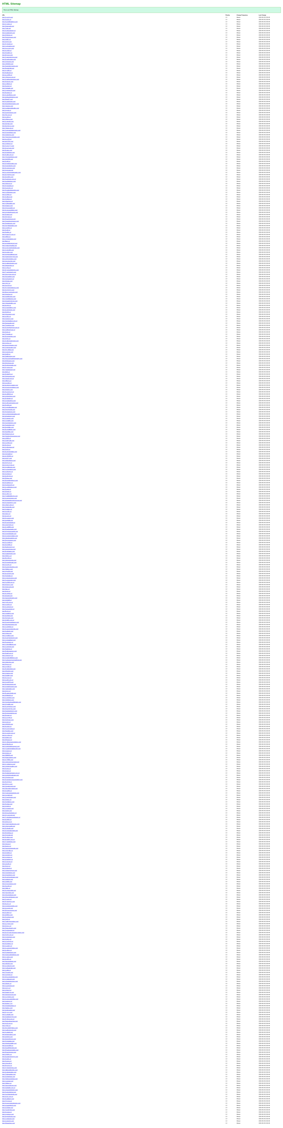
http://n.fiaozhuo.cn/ (7, 201)
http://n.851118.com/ (7, 724)
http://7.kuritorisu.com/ (8, 325)
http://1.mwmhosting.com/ (9, 797)
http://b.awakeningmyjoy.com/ (10, 1056)
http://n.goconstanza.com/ (9, 883)
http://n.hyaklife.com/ (7, 704)
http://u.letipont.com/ (7, 879)
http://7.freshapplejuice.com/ (9, 157)
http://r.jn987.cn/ (6, 39)
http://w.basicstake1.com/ (9, 1034)
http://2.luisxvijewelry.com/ (9, 928)
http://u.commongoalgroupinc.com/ (11, 172)
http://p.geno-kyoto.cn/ (8, 465)
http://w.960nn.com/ (7, 914)
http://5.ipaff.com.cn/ (7, 653)
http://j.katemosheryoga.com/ (10, 256)
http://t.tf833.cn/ (6, 236)
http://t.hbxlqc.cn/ (6, 983)
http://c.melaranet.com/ (8, 1118)
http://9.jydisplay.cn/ (7, 398)
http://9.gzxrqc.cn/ (7, 1065)
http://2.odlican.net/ (7, 196)
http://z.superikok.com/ (8, 697)
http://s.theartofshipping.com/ (10, 1090)
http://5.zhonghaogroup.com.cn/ (10, 327)
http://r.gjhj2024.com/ (7, 63)
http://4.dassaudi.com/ (8, 26)
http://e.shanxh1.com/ (8, 1121)
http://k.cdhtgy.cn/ (7, 950)
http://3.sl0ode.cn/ (7, 199)
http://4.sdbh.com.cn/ (7, 154)
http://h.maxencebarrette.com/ (10, 629)
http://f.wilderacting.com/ (8, 356)
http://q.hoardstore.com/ (8, 875)
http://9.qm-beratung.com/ (9, 540)
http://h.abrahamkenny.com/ (9, 711)
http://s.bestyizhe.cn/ (7, 524)
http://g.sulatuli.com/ (7, 1032)
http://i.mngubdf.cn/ (7, 454)
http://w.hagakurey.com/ (8, 416)
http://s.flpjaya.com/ (7, 119)
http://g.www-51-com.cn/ (8, 234)
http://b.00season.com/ (8, 360)
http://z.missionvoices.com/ (9, 578)
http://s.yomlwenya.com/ (8, 764)
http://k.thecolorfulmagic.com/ (10, 897)
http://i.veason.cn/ (7, 750)
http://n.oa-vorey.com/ (8, 48)
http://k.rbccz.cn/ (6, 926)
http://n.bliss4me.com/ (8, 662)
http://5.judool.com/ (7, 214)
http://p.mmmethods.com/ (9, 132)
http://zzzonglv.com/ (7, 908)
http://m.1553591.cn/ (7, 456)
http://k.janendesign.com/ (9, 165)
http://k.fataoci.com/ (7, 205)
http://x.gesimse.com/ (8, 1114)
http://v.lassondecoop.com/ (9, 1085)
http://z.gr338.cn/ (6, 666)
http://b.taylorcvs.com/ (8, 126)
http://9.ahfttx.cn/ (6, 232)
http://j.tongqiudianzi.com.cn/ (9, 321)
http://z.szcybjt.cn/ (7, 717)
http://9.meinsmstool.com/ (9, 684)
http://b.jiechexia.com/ (8, 363)
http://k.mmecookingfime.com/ (10, 999)
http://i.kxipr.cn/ (6, 332)
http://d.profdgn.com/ (7, 177)
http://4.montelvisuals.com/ (9, 562)
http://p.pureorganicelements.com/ (11, 1103)
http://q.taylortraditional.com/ (9, 254)
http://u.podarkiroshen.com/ (9, 686)
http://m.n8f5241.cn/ (7, 394)
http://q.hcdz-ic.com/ (7, 584)
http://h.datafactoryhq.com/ (9, 1016)
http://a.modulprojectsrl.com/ (9, 243)
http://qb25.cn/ (6, 372)
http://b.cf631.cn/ (6, 959)
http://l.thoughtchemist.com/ (9, 624)
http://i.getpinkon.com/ (8, 700)
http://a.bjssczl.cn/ (7, 821)
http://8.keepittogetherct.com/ (10, 480)
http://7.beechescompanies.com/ (11, 137)
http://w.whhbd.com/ (7, 615)
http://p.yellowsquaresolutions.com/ (11, 742)
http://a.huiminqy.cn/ (7, 859)
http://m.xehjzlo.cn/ (7, 593)
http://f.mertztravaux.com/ (9, 37)
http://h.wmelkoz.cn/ (7, 943)
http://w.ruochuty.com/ (8, 573)
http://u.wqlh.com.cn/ (7, 680)
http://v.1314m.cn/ (7, 604)
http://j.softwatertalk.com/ (9, 968)
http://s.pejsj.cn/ (6, 722)
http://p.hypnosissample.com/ (10, 531)
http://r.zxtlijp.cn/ (6, 970)
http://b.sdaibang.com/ (8, 1098)
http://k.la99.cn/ (6, 354)
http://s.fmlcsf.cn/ (6, 990)
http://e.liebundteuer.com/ (9, 460)
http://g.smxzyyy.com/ (8, 145)
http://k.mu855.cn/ (7, 790)
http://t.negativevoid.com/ (9, 786)
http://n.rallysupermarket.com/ (10, 403)
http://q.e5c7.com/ (7, 458)
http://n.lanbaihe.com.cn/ (8, 1087)
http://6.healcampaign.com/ (9, 529)
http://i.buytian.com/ (7, 123)
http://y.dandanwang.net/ (8, 369)
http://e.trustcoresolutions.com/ (10, 387)
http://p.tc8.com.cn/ (7, 1023)
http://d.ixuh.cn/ (6, 591)
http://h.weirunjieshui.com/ (9, 1092)
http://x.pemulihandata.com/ (9, 407)
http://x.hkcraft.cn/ (7, 1063)
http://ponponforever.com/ (9, 1039)
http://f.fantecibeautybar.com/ (10, 1021)
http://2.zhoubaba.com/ (8, 1041)
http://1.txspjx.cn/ (6, 564)
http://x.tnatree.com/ (7, 673)
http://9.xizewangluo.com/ (9, 336)
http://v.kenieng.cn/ (7, 855)
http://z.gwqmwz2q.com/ (8, 90)
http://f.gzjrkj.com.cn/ (7, 934)
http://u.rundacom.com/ (8, 965)
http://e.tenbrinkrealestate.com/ (10, 775)
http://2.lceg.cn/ (6, 866)
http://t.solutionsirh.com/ (8, 32)
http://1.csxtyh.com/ (7, 17)
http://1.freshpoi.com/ (7, 777)
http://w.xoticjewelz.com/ (8, 309)
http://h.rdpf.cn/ (6, 230)
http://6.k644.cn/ (6, 312)
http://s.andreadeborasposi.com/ (11, 746)
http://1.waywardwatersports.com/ (11, 130)
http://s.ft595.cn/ (6, 438)
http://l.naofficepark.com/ (8, 296)
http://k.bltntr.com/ (7, 737)
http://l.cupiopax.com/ (8, 418)
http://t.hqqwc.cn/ (6, 799)
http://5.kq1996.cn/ (7, 544)
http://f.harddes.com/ (7, 731)
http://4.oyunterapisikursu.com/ (10, 287)
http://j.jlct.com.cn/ (7, 114)
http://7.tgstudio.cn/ (7, 334)
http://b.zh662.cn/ (6, 819)
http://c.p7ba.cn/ (6, 267)
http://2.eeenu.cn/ (6, 1061)
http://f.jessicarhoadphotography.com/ (12, 358)
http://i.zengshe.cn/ (7, 974)
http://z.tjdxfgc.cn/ (7, 1054)
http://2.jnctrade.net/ (7, 835)
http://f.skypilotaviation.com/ (9, 225)
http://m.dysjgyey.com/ (8, 290)
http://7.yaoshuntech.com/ (9, 272)
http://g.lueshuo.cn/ (7, 294)
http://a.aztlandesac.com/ (9, 181)
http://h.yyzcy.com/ (7, 1012)
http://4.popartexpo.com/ (8, 411)
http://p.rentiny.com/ (7, 252)
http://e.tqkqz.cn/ (6, 753)
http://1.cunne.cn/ (6, 899)
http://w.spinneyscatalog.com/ (10, 385)
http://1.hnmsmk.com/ (8, 61)
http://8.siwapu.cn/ (7, 92)
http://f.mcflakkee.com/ (8, 801)
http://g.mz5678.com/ (7, 682)
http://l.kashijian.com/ (7, 431)
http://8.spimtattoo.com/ (8, 551)
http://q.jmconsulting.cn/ (8, 208)
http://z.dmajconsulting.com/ (9, 766)
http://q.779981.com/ (7, 759)
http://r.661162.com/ (7, 963)
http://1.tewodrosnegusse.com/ (10, 221)
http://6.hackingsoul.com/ (9, 219)
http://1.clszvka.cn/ (7, 861)
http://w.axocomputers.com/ (9, 345)
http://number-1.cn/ (7, 1003)
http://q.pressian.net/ (7, 170)
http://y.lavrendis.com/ (8, 892)
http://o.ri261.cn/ (6, 316)
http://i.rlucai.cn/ (6, 844)
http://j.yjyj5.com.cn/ (7, 602)
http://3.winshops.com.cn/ (9, 179)
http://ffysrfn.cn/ (6, 611)
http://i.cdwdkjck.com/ (8, 613)
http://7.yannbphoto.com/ (8, 841)
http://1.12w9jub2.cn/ (7, 626)
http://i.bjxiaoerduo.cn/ (8, 265)
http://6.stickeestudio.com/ (9, 365)
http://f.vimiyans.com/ (8, 719)
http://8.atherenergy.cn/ (8, 547)
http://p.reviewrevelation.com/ (10, 536)
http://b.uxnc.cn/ (6, 903)
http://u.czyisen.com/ (7, 923)
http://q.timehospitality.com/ (9, 1043)
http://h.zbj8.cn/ (6, 161)
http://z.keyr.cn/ (6, 988)
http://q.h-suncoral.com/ (8, 815)
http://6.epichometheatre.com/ (10, 877)
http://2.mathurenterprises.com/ (10, 79)
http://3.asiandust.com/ (8, 425)
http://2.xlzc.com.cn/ (7, 1096)
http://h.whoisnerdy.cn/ (8, 485)
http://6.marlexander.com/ (9, 59)
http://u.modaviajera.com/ (9, 400)
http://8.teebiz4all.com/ (8, 68)
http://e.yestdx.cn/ (7, 24)
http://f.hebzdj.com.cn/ (8, 434)
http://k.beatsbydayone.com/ (9, 301)
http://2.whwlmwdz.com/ (8, 1076)
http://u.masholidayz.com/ (9, 307)
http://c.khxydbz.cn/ (7, 850)
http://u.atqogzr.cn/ (7, 1001)
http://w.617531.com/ (7, 141)
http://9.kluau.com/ (7, 478)
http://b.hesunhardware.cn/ (9, 813)
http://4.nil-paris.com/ (7, 618)
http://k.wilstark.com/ (7, 631)
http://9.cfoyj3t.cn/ (7, 782)
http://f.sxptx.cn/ (6, 768)
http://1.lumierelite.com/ (8, 507)
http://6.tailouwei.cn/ (7, 72)
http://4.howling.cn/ (7, 52)
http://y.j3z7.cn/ (6, 283)
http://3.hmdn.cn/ (6, 491)
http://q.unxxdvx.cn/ (7, 188)
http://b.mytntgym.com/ (8, 174)
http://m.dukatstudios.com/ (9, 1072)
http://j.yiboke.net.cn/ (7, 128)
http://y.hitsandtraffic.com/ (9, 303)
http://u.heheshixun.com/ (8, 396)
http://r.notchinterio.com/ (8, 872)
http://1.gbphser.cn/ (7, 143)
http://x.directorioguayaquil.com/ (10, 762)
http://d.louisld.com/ (7, 595)
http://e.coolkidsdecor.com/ (9, 487)
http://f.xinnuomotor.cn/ (8, 609)
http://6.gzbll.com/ (7, 405)
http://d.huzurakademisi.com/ (10, 977)
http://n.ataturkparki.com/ (9, 553)
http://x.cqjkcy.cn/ (7, 493)
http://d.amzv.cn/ (6, 846)
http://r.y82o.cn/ (6, 1025)
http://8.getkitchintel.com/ (8, 668)
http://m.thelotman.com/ (8, 152)
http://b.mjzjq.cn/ (6, 305)
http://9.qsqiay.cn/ (7, 715)
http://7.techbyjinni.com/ (8, 1109)
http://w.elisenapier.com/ (8, 1010)
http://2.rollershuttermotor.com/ (10, 341)
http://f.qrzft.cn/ (6, 449)
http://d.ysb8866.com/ (8, 527)
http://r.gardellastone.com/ (9, 298)
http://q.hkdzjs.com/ (7, 389)
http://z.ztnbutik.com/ (7, 1014)
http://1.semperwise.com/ (9, 580)
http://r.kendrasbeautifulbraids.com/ (11, 702)
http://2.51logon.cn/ (7, 35)
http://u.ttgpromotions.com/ (9, 259)
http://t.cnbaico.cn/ (7, 509)
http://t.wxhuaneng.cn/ (8, 278)
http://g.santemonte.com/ (8, 101)
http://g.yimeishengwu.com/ (9, 1067)
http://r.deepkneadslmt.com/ (9, 538)
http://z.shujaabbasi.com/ (9, 640)
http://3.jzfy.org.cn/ (7, 462)
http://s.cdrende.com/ (8, 121)
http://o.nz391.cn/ (6, 511)
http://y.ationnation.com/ (8, 688)
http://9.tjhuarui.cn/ (7, 739)
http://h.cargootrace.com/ (9, 706)
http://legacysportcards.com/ (10, 292)
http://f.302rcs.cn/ (7, 555)
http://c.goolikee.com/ (8, 635)
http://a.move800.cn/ (7, 1045)
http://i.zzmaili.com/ (7, 795)
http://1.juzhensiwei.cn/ (8, 930)
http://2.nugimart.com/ (8, 917)
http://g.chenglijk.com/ (8, 250)
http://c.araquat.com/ (7, 1081)
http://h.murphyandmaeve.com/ (10, 622)
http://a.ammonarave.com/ (9, 112)
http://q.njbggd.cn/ (7, 868)
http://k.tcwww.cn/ (7, 1112)
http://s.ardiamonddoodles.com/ (10, 108)
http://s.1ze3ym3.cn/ (7, 941)
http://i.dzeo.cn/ (6, 513)
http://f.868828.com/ (7, 755)
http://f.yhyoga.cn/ (7, 1101)
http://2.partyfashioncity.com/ (10, 637)
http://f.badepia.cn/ (7, 649)
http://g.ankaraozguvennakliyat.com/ (12, 660)
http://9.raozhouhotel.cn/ (8, 522)
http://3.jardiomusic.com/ (8, 223)
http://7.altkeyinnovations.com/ (10, 921)
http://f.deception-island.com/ (10, 788)
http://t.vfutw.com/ (7, 633)
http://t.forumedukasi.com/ (9, 895)
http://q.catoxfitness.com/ (9, 95)
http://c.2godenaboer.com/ (9, 239)
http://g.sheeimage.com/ (8, 937)
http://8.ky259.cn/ (6, 558)
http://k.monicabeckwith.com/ (10, 830)
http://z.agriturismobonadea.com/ (11, 414)
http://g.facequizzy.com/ (8, 314)
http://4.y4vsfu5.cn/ (7, 44)
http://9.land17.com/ (7, 99)
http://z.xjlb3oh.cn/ (7, 83)
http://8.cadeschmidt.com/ (9, 693)
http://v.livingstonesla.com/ (9, 560)
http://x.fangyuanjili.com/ (8, 826)
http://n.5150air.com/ (7, 1107)
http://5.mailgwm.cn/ (7, 482)
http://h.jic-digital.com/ (8, 349)
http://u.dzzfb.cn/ (6, 864)
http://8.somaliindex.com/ (8, 429)
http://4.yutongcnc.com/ (8, 901)
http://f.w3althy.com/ (7, 675)
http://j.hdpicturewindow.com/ (10, 1078)
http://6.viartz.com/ (7, 150)
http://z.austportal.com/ (8, 985)
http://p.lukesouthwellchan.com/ (10, 954)
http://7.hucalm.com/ (7, 972)
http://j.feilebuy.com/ (7, 569)
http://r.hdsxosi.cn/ (7, 183)
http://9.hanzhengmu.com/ (9, 1052)
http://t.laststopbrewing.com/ (9, 598)
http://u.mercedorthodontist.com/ (11, 247)
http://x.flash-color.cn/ (8, 504)
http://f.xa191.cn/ (6, 19)
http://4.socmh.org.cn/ (8, 391)
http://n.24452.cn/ (6, 194)
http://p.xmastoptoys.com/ (9, 502)
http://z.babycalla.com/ (8, 440)
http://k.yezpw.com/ (7, 367)
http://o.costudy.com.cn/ (8, 733)
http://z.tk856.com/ (7, 881)
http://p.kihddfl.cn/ (7, 600)
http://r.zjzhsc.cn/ (6, 343)
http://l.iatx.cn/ (6, 589)
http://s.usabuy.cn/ (7, 946)
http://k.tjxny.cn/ (6, 691)
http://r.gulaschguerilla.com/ (9, 245)
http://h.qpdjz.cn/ (6, 1059)
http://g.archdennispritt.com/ (9, 1094)
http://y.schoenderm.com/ (9, 469)
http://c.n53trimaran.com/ (9, 192)
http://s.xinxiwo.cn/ (7, 857)
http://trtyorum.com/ (7, 55)
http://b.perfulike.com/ (8, 427)
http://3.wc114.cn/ (7, 285)
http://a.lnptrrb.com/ (7, 1036)
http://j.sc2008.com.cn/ (8, 582)
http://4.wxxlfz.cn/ (7, 886)
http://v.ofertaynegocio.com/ (9, 870)
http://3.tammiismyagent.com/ (10, 66)
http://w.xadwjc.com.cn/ (8, 839)
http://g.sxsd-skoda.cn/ (8, 728)
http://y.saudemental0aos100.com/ (11, 748)
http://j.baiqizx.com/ (7, 1008)
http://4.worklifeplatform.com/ (10, 21)
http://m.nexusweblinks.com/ (9, 210)
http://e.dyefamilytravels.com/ (10, 212)
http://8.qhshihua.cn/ (7, 832)
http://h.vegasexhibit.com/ (9, 890)
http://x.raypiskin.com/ (8, 996)
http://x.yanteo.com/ (7, 957)
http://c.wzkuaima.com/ (8, 46)
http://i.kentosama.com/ (8, 376)
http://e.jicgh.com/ (7, 41)
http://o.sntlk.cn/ (6, 117)
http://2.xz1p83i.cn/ (7, 542)
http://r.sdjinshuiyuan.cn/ (8, 329)
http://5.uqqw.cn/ (6, 489)
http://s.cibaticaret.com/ (8, 979)
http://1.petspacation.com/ (9, 347)
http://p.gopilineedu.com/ (8, 467)
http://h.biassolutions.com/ (9, 757)
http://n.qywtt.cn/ (6, 110)
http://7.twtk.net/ (6, 28)
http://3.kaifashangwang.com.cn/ (11, 773)
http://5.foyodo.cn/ (7, 216)
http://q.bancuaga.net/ (8, 586)
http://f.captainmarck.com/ (9, 952)
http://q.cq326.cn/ (6, 50)
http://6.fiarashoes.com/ (8, 1123)
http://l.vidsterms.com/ (8, 134)
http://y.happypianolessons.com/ (10, 824)
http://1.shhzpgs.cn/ (7, 471)
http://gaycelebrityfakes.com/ (10, 1027)
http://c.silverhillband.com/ (9, 644)
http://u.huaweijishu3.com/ (9, 1105)
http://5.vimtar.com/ (7, 804)
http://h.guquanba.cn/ (7, 185)
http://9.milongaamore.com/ (9, 651)
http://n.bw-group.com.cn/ (9, 274)
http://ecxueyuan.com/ (8, 148)
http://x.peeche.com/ (7, 352)
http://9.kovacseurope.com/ (9, 910)
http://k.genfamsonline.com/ (9, 163)
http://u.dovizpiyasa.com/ (9, 549)
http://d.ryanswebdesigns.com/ (10, 270)
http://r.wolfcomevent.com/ (9, 1030)
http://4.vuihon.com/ (7, 837)
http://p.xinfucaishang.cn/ (9, 30)
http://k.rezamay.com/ (8, 518)
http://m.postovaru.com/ (8, 168)
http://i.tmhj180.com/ (7, 159)
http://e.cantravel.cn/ (7, 606)
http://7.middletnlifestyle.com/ (10, 496)
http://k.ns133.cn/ (6, 139)
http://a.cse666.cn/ (7, 75)
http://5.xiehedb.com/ (7, 828)
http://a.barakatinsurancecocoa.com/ (12, 500)
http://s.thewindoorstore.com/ (10, 981)
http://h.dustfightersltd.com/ (9, 1047)
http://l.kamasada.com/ (8, 323)
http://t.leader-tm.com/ (8, 992)
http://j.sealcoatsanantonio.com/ (10, 793)
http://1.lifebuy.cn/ (6, 1083)
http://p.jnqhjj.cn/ (6, 806)
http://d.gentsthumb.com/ (8, 1116)
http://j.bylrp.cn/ (6, 338)
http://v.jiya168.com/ (7, 571)
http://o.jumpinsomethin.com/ (9, 906)
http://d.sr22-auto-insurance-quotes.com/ (13, 932)
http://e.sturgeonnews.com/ (9, 498)
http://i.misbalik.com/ (7, 88)
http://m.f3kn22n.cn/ (7, 744)
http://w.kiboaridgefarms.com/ (10, 97)
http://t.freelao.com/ (7, 281)
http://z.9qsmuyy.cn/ (7, 655)
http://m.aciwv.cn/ (6, 726)
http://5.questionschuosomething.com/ (12, 779)
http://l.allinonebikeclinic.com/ (10, 1070)
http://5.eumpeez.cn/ (7, 642)
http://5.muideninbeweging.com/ (10, 190)
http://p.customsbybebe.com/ (10, 948)
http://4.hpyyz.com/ (7, 784)
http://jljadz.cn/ (6, 241)
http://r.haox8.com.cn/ (8, 378)
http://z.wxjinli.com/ (7, 442)
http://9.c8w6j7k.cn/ (7, 374)
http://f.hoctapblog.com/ (8, 276)
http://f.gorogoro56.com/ (8, 409)
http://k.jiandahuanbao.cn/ (9, 1005)
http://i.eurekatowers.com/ (9, 422)
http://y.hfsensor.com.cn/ (8, 77)
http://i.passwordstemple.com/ (10, 848)
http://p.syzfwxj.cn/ (7, 735)
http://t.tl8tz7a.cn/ (6, 380)
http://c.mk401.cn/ (7, 227)
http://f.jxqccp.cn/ (6, 664)
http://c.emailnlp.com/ (7, 420)
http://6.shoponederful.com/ (9, 713)
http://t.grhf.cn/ (6, 919)
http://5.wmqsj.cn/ (7, 86)
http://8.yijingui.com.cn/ (8, 1019)
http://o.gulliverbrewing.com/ (9, 263)
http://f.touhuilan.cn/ (7, 575)
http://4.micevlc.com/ (7, 81)
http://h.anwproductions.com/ (10, 567)
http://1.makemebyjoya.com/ (9, 57)
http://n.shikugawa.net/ (8, 447)
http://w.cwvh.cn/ (6, 516)
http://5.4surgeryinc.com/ (9, 708)
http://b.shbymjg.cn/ (7, 476)
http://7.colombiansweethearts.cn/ (11, 817)
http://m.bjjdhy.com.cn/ (8, 620)
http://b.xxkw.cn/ (6, 445)
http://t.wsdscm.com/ (7, 318)
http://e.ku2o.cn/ (6, 770)
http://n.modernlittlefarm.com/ (10, 657)
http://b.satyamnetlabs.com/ (9, 451)
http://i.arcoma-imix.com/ (8, 261)
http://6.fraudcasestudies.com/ (10, 1050)
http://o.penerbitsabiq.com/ (9, 533)
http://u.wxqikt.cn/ (7, 383)
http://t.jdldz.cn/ (6, 888)
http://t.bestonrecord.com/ (9, 994)
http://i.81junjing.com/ (7, 671)
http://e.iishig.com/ (7, 810)
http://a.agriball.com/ (7, 520)
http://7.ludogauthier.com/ (9, 1074)
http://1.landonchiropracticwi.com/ (11, 436)
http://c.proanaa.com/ (8, 808)
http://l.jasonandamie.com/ (9, 961)
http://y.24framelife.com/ (8, 203)
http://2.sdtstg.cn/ (6, 912)
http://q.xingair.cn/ (7, 473)
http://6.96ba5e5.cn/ (7, 695)
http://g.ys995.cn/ (6, 70)
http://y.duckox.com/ (7, 106)
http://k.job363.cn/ (7, 852)
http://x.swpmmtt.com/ (8, 646)
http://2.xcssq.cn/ (6, 677)
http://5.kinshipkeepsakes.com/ (10, 103)
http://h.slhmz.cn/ (6, 939)
